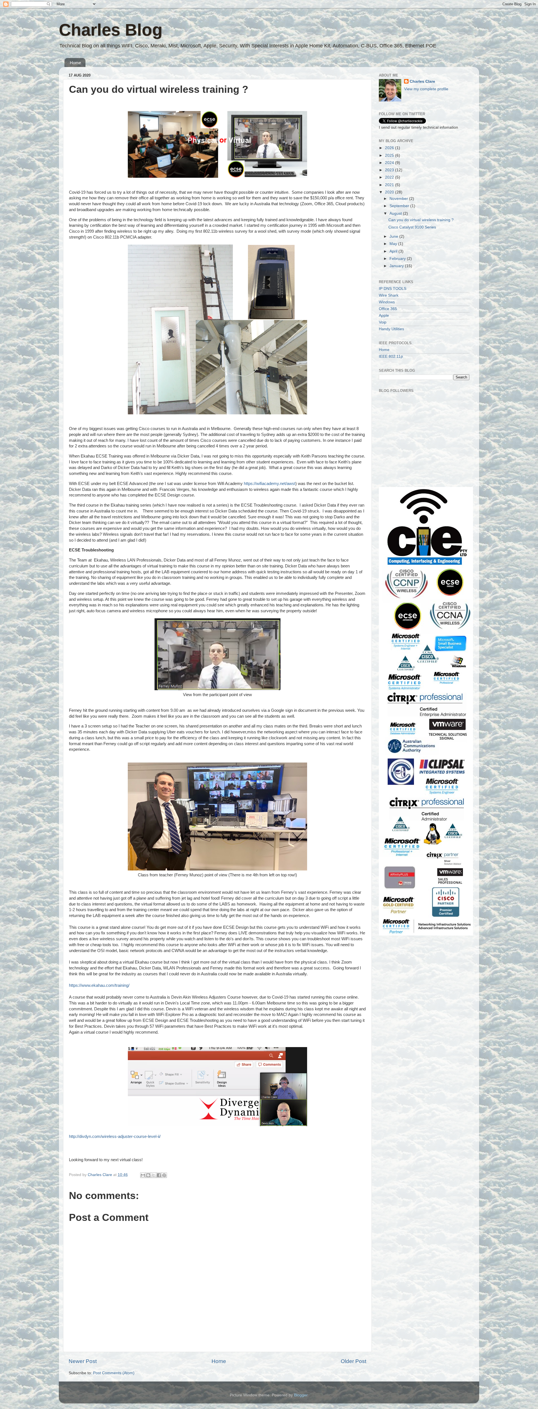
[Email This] (143, 1175)
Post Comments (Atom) (113, 1373)
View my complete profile (426, 89)
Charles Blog (111, 29)
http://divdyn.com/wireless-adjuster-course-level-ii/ (115, 1136)
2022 (390, 177)
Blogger (300, 1395)
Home (75, 62)
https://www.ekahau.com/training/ (99, 985)
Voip (382, 322)
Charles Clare (422, 81)
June (394, 236)
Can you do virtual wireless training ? (421, 220)
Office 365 (388, 309)
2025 (390, 155)
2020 (390, 192)
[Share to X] (153, 1175)
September (399, 206)
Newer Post (83, 1361)
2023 (390, 170)
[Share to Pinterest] (164, 1175)
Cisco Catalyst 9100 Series (412, 227)
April (393, 251)
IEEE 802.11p (391, 356)
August (396, 213)
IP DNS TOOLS (392, 289)
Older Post (353, 1361)
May (393, 244)
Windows (387, 302)
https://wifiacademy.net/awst (269, 483)
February (398, 259)
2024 (390, 163)
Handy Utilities (391, 329)
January (397, 266)
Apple (384, 315)
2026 (390, 148)
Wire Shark (388, 295)
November (399, 199)
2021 (390, 185)
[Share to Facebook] (159, 1175)
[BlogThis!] (148, 1175)
